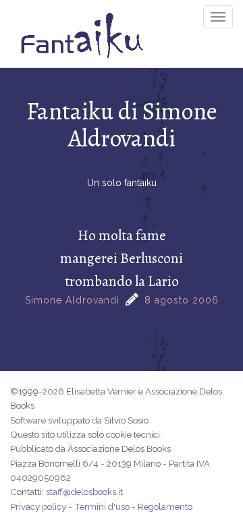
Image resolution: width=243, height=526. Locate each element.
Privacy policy (38, 506)
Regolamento (165, 506)
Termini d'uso (102, 506)
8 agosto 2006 (181, 300)
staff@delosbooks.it (84, 491)
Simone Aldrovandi (72, 300)
